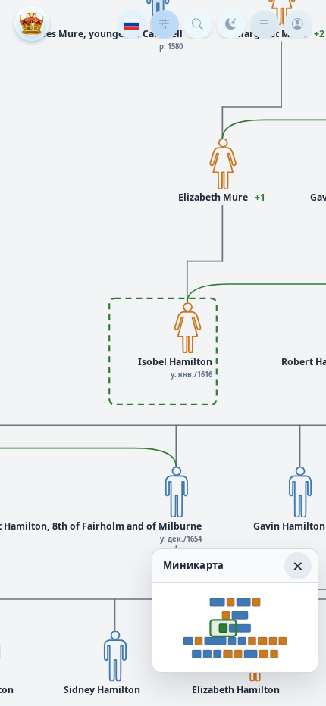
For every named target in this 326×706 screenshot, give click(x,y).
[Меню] (264, 24)
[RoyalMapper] (31, 23)
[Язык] (131, 24)
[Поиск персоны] (197, 24)
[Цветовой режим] (231, 24)
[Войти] (298, 24)
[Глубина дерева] (164, 24)
